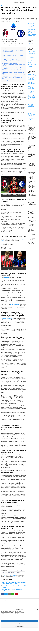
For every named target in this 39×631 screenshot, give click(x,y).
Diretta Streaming (11, 572)
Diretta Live (4, 572)
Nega (19, 623)
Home (5, 575)
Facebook (30, 43)
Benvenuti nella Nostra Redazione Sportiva (24, 628)
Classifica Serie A (32, 51)
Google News (30, 44)
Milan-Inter (6, 277)
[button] (37, 609)
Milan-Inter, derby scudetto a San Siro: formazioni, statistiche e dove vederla (19, 10)
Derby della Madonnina (12, 570)
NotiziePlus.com (19, 0)
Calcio (2, 5)
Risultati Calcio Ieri (32, 64)
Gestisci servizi (4, 617)
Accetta (19, 620)
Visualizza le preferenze (19, 626)
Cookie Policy (11, 628)
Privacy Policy (15, 628)
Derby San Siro (21, 570)
